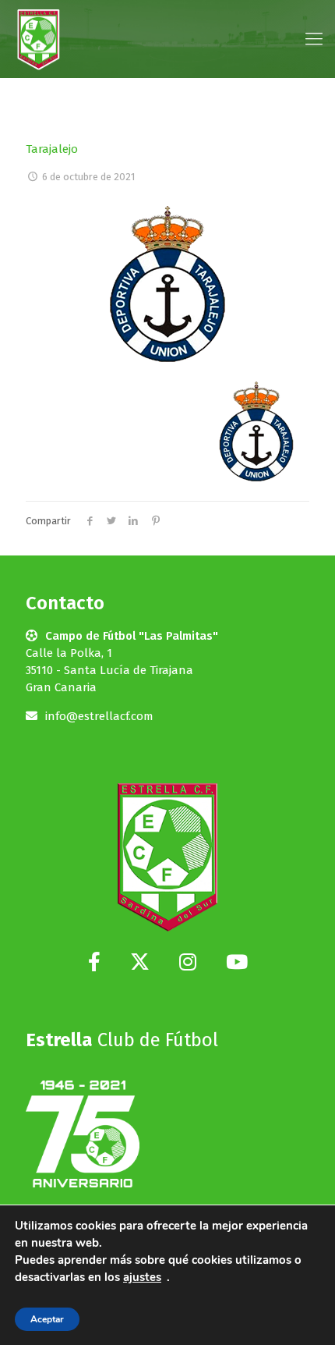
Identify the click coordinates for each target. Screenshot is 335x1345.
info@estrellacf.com (99, 716)
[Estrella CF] (39, 39)
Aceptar (47, 1319)
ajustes (142, 1277)
